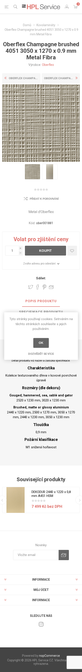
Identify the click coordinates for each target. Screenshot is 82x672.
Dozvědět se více (41, 353)
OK (41, 343)
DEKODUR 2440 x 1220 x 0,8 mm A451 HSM (51, 494)
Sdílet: (41, 278)
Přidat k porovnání (44, 198)
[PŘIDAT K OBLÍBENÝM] (72, 251)
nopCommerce (49, 655)
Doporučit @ (51, 287)
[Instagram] (41, 624)
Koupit (45, 250)
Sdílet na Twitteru (30, 287)
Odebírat (64, 555)
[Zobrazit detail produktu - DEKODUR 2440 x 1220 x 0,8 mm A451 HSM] (15, 500)
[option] (32, 171)
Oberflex (48, 65)
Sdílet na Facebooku (37, 287)
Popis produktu (41, 301)
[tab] (41, 301)
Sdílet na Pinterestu (44, 287)
